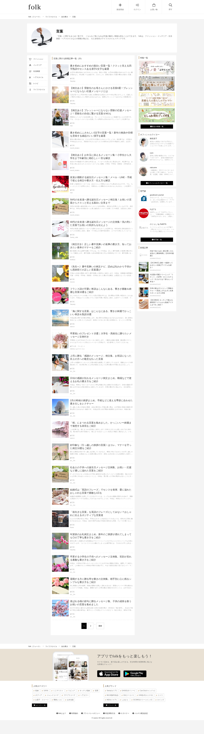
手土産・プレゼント (78, 346)
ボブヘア (38, 695)
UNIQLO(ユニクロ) (146, 695)
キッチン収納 (85, 691)
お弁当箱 (70, 700)
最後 (100, 626)
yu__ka (72, 371)
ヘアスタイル (38, 77)
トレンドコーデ (53, 695)
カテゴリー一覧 (41, 705)
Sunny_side (74, 237)
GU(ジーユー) (128, 695)
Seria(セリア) (112, 691)
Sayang (72, 81)
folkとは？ (62, 713)
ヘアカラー (84, 695)
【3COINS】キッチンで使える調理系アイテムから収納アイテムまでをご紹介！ (161, 302)
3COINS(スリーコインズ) (142, 700)
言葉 (73, 78)
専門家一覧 (157, 240)
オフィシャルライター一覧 (158, 183)
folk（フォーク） (34, 17)
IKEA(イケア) (112, 700)
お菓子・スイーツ (42, 700)
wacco (72, 326)
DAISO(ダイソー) (128, 691)
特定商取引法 (110, 713)
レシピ (35, 83)
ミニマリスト (58, 691)
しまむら (125, 700)
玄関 (96, 691)
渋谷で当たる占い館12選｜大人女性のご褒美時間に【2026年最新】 (162, 253)
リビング (71, 691)
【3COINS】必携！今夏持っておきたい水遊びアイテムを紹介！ (161, 265)
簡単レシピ (58, 700)
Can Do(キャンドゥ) (147, 691)
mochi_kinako (74, 148)
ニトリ (160, 695)
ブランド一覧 (112, 705)
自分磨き (64, 17)
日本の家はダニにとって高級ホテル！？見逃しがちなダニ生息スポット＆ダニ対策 (161, 290)
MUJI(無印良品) (112, 695)
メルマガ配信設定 (141, 713)
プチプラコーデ (69, 695)
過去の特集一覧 (157, 127)
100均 (46, 691)
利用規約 (74, 713)
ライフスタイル (51, 17)
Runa (72, 527)
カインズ (160, 700)
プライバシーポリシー (91, 713)
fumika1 (72, 259)
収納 (37, 691)
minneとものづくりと (77, 349)
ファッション (38, 59)
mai (71, 126)
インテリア (37, 65)
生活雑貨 (36, 71)
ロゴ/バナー (124, 713)
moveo (72, 282)
